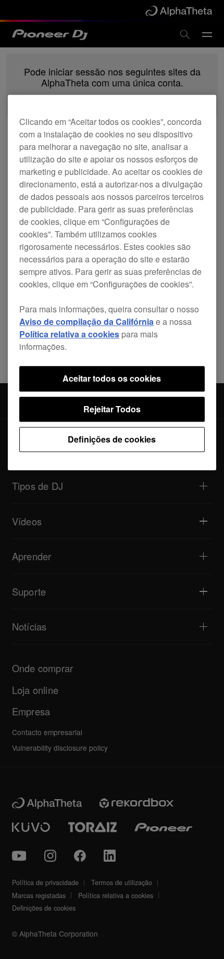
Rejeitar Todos (112, 409)
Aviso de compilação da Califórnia (86, 322)
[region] (112, 283)
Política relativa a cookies (69, 334)
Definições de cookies (112, 439)
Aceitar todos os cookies (112, 379)
